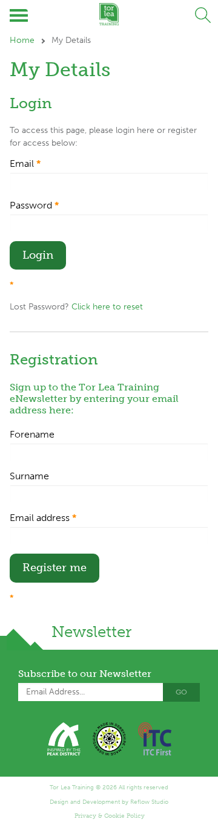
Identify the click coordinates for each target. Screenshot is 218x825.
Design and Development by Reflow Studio (109, 802)
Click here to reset (107, 307)
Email (25, 163)
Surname (29, 476)
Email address (43, 517)
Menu (19, 15)
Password (34, 205)
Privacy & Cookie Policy (109, 816)
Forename (32, 434)
